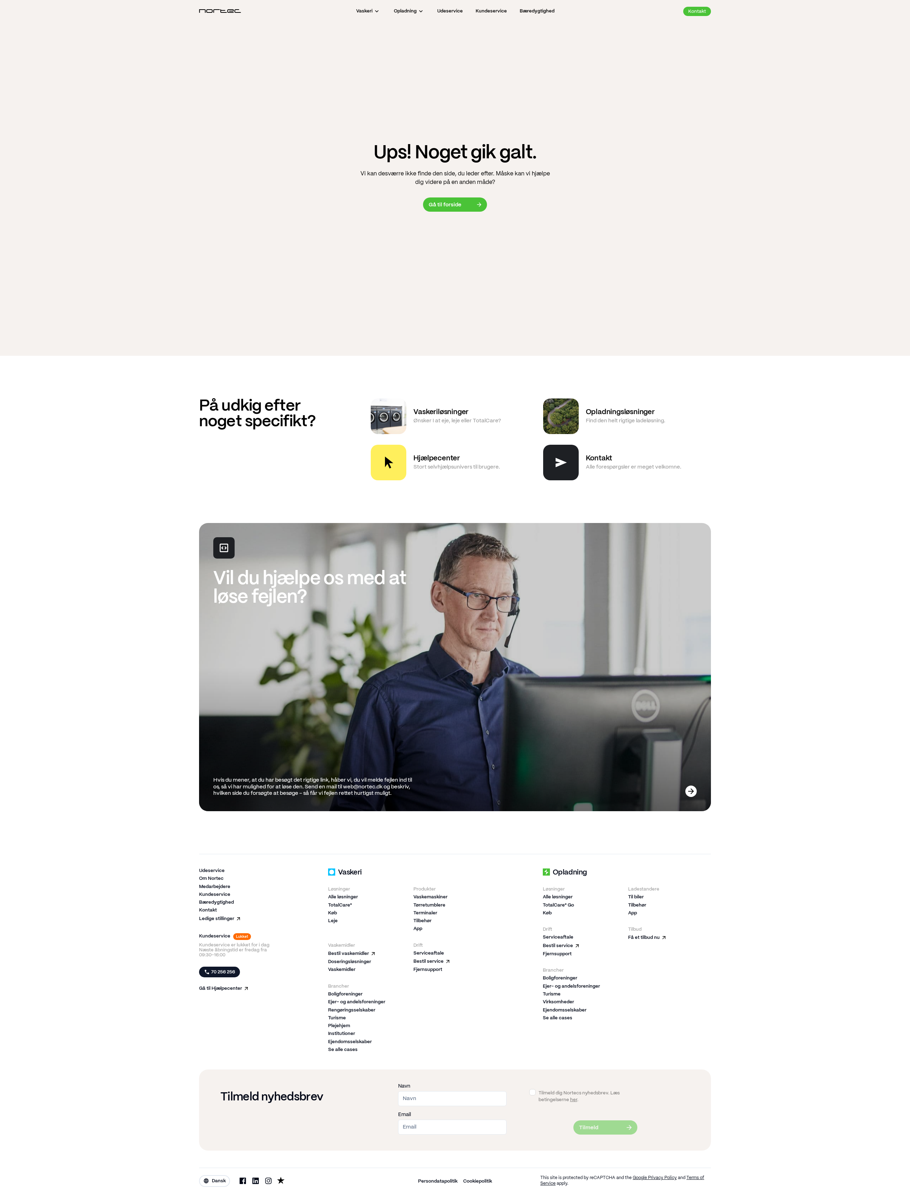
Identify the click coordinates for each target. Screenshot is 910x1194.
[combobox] (214, 1181)
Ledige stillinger (216, 918)
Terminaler (425, 913)
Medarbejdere (214, 886)
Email (404, 1114)
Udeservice (212, 870)
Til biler (636, 897)
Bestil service (428, 961)
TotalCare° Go (558, 905)
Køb (332, 913)
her (573, 1100)
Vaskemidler (341, 969)
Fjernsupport (427, 969)
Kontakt (208, 910)
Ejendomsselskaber (350, 1042)
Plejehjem (339, 1026)
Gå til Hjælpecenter (220, 988)
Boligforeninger (345, 994)
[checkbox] (532, 1092)
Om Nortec (211, 878)
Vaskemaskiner (430, 897)
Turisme (337, 1018)
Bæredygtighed (216, 902)
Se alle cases (343, 1049)
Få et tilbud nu (644, 937)
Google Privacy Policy (655, 1178)
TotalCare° (340, 905)
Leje (333, 921)
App (417, 928)
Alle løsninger (343, 897)
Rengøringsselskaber (351, 1010)
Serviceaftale (428, 953)
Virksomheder (558, 1002)
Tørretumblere (429, 905)
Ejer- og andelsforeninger (356, 1002)
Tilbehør (422, 921)
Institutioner (341, 1033)
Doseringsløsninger (349, 962)
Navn (404, 1086)
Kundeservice (214, 894)
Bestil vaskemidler (348, 953)
